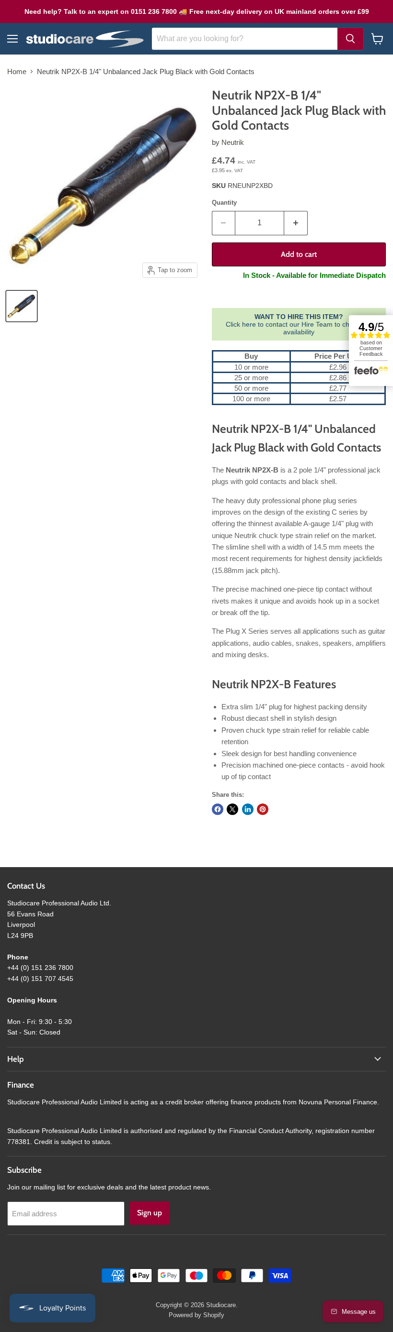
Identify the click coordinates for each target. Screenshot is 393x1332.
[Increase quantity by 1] (296, 223)
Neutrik (232, 142)
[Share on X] (232, 809)
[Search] (350, 39)
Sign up (149, 1212)
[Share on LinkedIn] (248, 809)
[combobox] (244, 39)
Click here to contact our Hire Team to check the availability (298, 324)
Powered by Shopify (196, 1315)
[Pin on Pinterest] (262, 809)
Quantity (224, 202)
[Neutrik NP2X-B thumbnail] (21, 306)
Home (16, 71)
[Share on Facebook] (217, 809)
